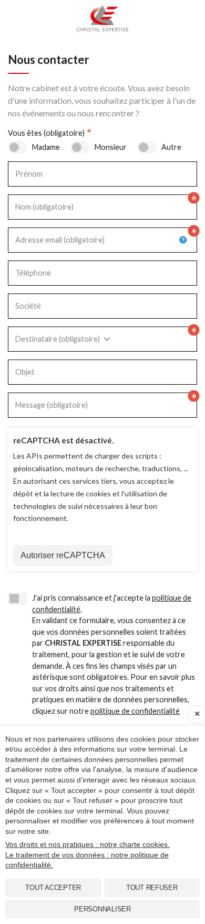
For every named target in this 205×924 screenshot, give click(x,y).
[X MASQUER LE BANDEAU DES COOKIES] (197, 714)
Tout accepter (53, 888)
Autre (171, 147)
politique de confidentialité (135, 710)
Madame (46, 147)
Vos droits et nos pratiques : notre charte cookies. (87, 844)
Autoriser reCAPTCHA (62, 555)
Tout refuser (152, 888)
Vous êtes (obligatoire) (46, 132)
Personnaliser (102, 909)
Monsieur (111, 147)
